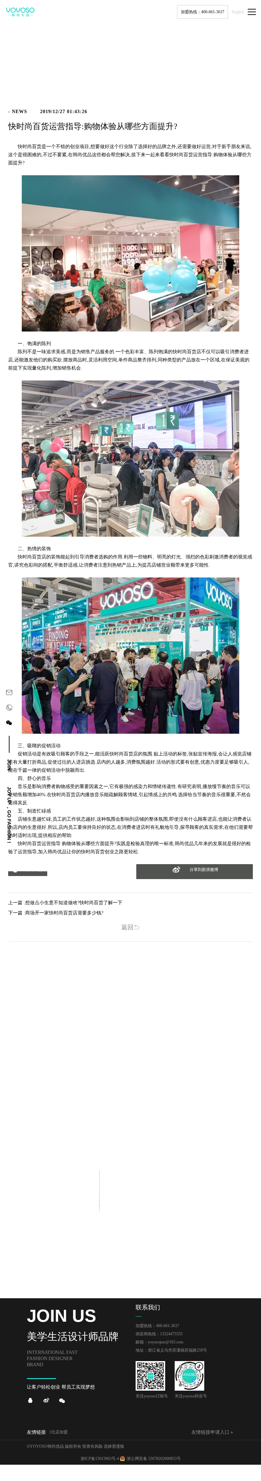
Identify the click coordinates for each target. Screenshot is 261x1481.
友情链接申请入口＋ (212, 1432)
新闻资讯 (229, 90)
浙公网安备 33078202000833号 (154, 1458)
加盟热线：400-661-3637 (202, 12)
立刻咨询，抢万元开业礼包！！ (130, 1133)
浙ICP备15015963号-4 (100, 1458)
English (238, 12)
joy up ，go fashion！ (9, 816)
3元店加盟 (58, 1432)
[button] (27, 873)
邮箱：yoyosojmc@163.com (159, 1342)
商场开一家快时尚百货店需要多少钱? (64, 912)
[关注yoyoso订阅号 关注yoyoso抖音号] (9, 723)
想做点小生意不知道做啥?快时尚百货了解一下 (73, 902)
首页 (211, 90)
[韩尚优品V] (46, 1400)
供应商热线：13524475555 (159, 1334)
